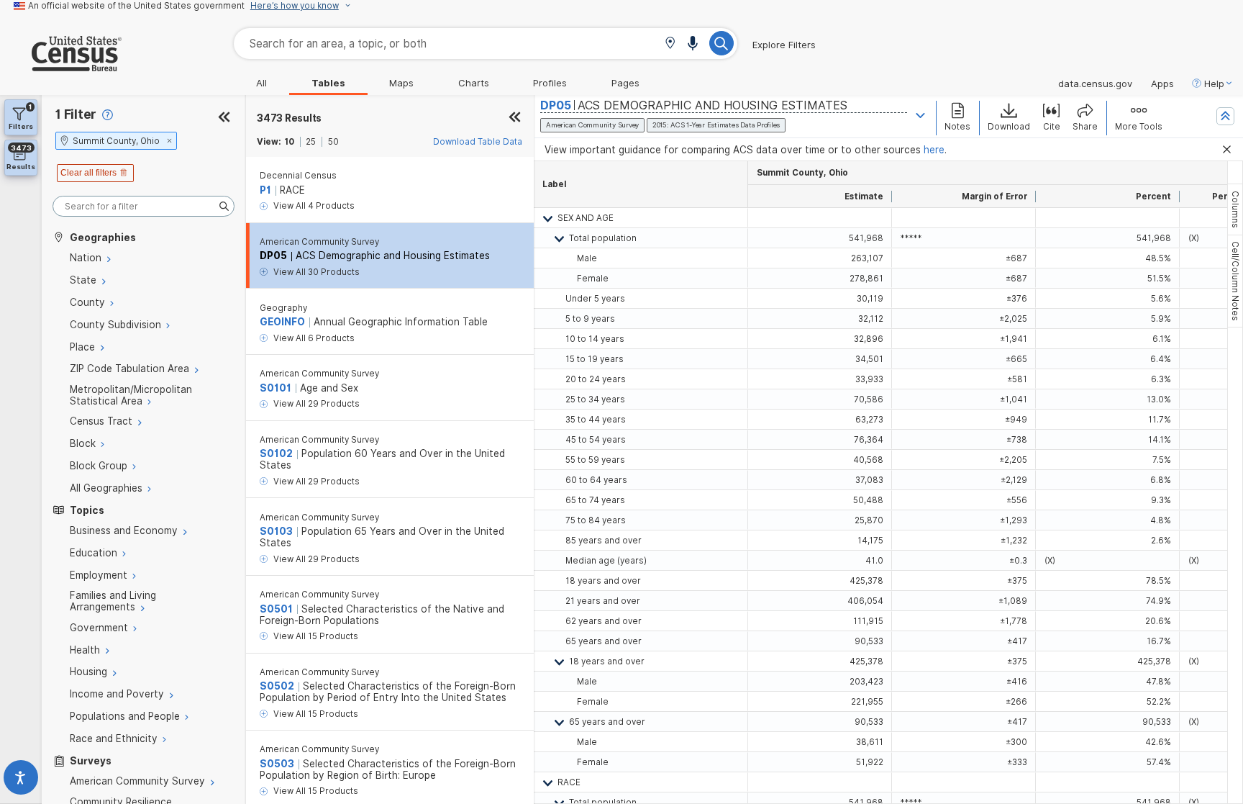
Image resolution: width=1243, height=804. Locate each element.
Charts (473, 83)
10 (289, 142)
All (261, 83)
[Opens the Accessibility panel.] (21, 780)
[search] (144, 206)
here (934, 149)
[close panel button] (514, 118)
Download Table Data (477, 142)
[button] (670, 44)
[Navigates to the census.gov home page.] (61, 65)
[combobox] (485, 43)
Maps (401, 83)
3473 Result (289, 118)
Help (1214, 83)
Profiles (550, 83)
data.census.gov (1095, 83)
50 (333, 142)
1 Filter (75, 114)
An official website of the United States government (136, 6)
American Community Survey (319, 242)
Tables (328, 83)
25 (311, 142)
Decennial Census (298, 176)
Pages (625, 83)
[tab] (1235, 209)
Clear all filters (88, 172)
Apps (1162, 83)
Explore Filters (784, 44)
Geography (283, 308)
